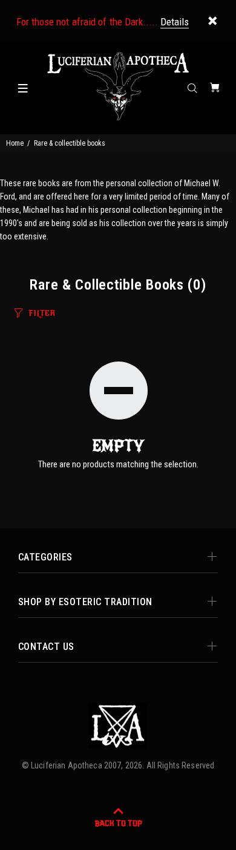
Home (15, 143)
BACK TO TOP (118, 823)
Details (174, 22)
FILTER (41, 313)
